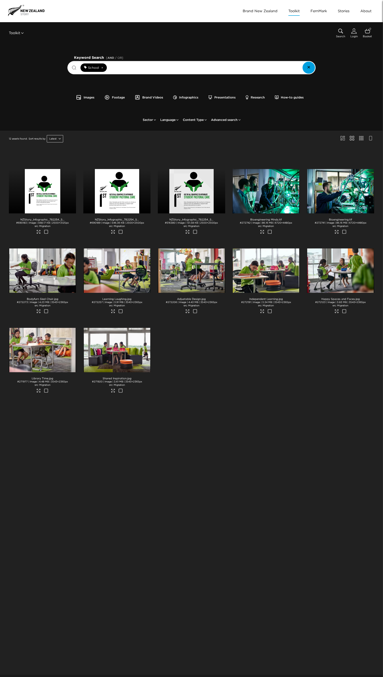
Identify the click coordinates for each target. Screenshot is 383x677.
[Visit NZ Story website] (26, 10)
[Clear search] (308, 67)
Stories (344, 11)
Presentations (225, 97)
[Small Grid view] (361, 139)
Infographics (188, 97)
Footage (118, 97)
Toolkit (294, 11)
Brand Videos (152, 97)
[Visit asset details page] (39, 232)
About (365, 11)
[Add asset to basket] (46, 232)
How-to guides (292, 97)
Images (89, 97)
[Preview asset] (42, 191)
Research (258, 97)
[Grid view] (352, 139)
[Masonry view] (342, 139)
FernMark (319, 11)
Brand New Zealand (260, 11)
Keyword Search (98, 57)
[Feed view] (370, 139)
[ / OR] (114, 57)
